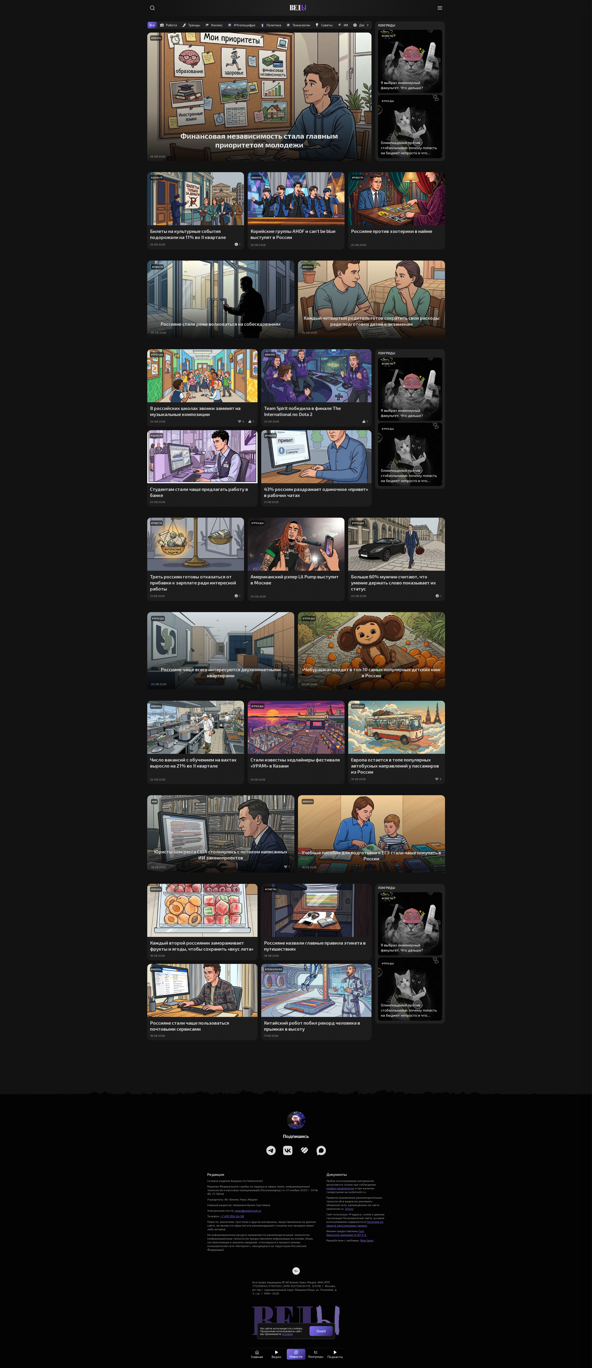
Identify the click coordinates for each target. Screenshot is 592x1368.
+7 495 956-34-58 (232, 1216)
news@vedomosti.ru (248, 1210)
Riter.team (367, 1240)
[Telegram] (271, 1150)
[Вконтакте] (287, 1150)
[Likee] (304, 1150)
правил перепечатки (340, 1188)
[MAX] (321, 1150)
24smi (349, 1208)
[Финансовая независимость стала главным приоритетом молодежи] (259, 97)
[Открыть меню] (440, 8)
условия (287, 1333)
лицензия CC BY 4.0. (353, 1234)
